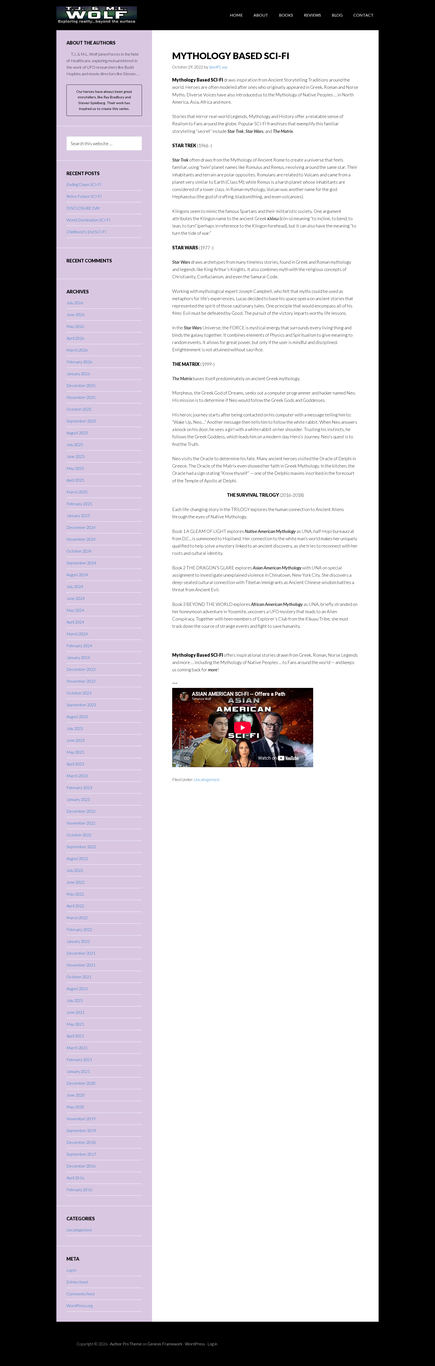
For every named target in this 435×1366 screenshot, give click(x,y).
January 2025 (78, 515)
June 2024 (75, 598)
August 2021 (77, 988)
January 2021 (78, 1071)
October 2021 (78, 976)
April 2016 (75, 1177)
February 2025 (79, 503)
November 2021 (80, 964)
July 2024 (74, 586)
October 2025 (78, 409)
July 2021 (74, 1000)
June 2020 (75, 1094)
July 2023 (74, 728)
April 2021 (75, 1035)
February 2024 (79, 645)
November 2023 (80, 681)
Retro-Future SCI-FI (84, 196)
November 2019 (80, 1118)
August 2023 (77, 716)
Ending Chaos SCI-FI (83, 184)
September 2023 (81, 704)
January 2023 (78, 799)
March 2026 (77, 349)
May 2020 (75, 1106)
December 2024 (80, 527)
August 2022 (77, 858)
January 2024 (78, 657)
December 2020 (80, 1083)
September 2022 (81, 846)
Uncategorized (206, 779)
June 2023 (75, 740)
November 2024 (80, 539)
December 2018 (80, 1142)
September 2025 (81, 420)
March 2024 (77, 633)
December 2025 (80, 385)
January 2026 (78, 373)
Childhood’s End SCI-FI (86, 231)
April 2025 (75, 480)
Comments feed (80, 1293)
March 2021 (77, 1047)
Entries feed (77, 1281)
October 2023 (78, 692)
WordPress (195, 1343)
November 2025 (80, 397)
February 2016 (79, 1189)
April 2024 (75, 621)
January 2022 (78, 941)
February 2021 (79, 1059)
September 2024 (81, 562)
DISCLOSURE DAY (83, 208)
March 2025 (77, 491)
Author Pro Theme (126, 1343)
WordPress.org (79, 1305)
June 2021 (75, 1012)
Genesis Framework (165, 1343)
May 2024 (75, 610)
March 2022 (77, 917)
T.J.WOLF (96, 15)
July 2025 (74, 444)
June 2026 (75, 314)
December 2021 (80, 953)
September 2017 (81, 1154)
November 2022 (80, 823)
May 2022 (75, 893)
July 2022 (74, 870)
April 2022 (75, 905)
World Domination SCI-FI (88, 219)
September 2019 (81, 1130)
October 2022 (78, 834)
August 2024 (77, 574)
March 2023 (77, 775)
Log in (71, 1270)
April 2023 (75, 763)
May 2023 (75, 752)
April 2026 (75, 338)
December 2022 (80, 811)
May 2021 (75, 1024)
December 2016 (80, 1165)
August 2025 (77, 432)
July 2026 (74, 302)
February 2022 (79, 929)
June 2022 (75, 882)
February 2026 (79, 361)
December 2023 (80, 669)
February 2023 (79, 787)
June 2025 (75, 456)
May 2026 (75, 326)
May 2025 (75, 468)
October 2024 (78, 551)
